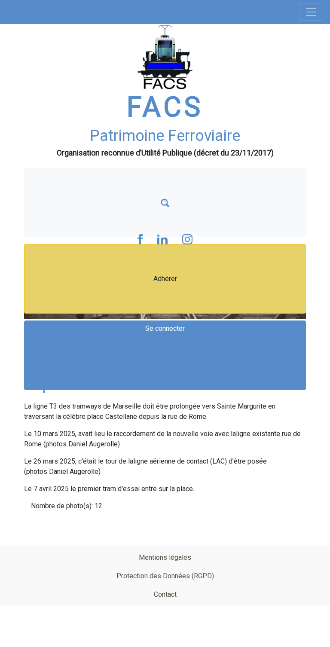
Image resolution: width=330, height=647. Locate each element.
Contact (165, 594)
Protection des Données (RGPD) (165, 576)
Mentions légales (165, 557)
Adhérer (165, 279)
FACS (165, 107)
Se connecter (165, 328)
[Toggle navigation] (311, 12)
